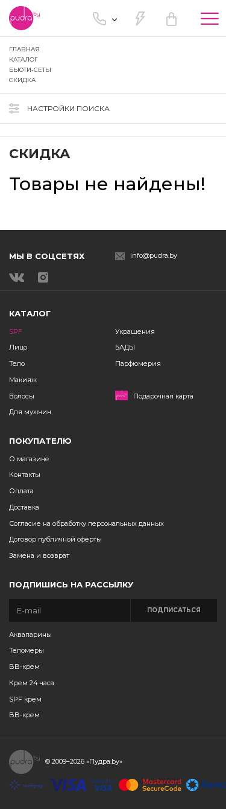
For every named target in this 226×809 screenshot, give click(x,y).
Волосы (21, 396)
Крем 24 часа (31, 683)
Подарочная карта (163, 396)
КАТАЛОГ (23, 59)
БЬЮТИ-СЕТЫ (30, 70)
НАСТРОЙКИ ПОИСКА (68, 108)
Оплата (21, 491)
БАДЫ (125, 347)
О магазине (29, 459)
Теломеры (26, 650)
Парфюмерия (138, 363)
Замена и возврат (39, 555)
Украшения (135, 331)
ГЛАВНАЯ (24, 49)
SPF (15, 331)
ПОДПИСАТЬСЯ (174, 610)
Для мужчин (30, 412)
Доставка (24, 507)
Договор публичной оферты (55, 539)
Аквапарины (30, 634)
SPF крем (25, 699)
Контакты (24, 474)
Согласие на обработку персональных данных (86, 523)
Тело (17, 363)
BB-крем (24, 666)
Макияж (23, 380)
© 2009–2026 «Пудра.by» (83, 761)
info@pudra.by (153, 256)
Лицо (18, 347)
